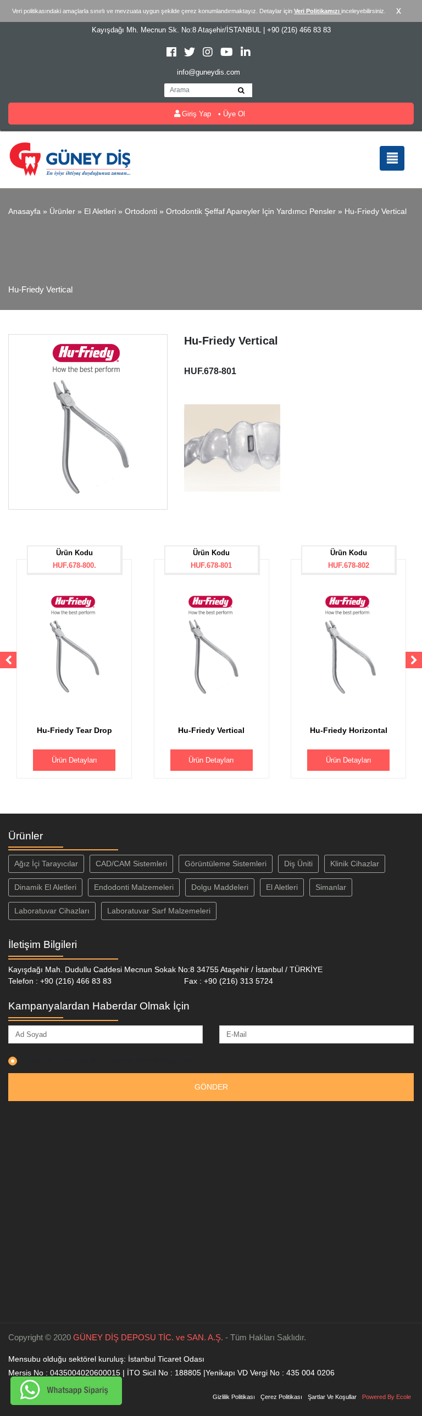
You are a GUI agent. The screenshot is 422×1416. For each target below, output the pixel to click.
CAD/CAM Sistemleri (131, 863)
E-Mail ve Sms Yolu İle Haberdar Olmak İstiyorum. (108, 1060)
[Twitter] (190, 53)
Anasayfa (24, 211)
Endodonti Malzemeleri (134, 887)
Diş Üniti (298, 863)
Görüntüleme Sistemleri (225, 863)
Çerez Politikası (281, 1397)
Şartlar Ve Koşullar (332, 1397)
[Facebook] (172, 53)
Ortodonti (141, 211)
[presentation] (8, 660)
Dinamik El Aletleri (45, 887)
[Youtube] (227, 53)
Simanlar (330, 887)
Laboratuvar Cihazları (52, 910)
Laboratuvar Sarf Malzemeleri (158, 910)
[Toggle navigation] (392, 158)
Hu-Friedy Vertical (376, 211)
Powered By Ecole (386, 1397)
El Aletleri (100, 211)
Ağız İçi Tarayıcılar (46, 863)
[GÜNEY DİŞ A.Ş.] (70, 158)
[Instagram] (209, 53)
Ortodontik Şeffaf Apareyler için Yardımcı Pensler (251, 211)
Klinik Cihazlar (354, 863)
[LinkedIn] (246, 53)
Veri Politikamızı (317, 11)
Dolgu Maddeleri (219, 887)
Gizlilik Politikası (234, 1397)
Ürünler (62, 211)
